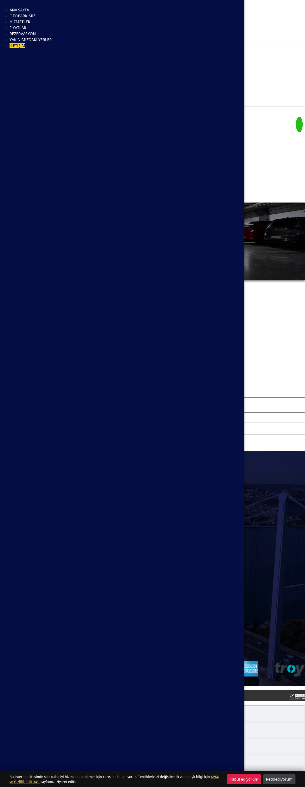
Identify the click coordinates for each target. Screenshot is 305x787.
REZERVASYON (23, 33)
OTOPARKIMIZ (23, 16)
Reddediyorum (279, 779)
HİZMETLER (20, 22)
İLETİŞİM (17, 45)
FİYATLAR (18, 27)
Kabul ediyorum (244, 779)
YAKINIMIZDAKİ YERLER (31, 39)
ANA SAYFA (19, 10)
